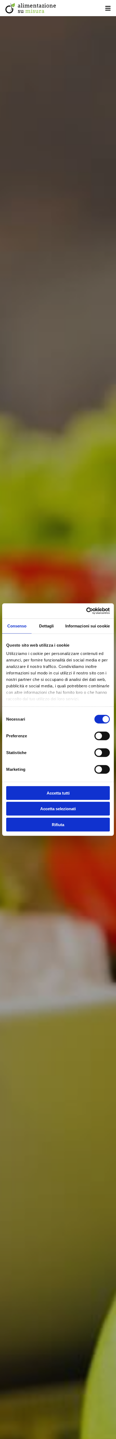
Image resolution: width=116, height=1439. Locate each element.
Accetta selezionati (58, 808)
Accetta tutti (58, 793)
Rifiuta (58, 824)
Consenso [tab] (17, 625)
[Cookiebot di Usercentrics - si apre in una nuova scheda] (86, 610)
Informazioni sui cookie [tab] (87, 625)
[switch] (102, 735)
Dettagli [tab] (46, 625)
